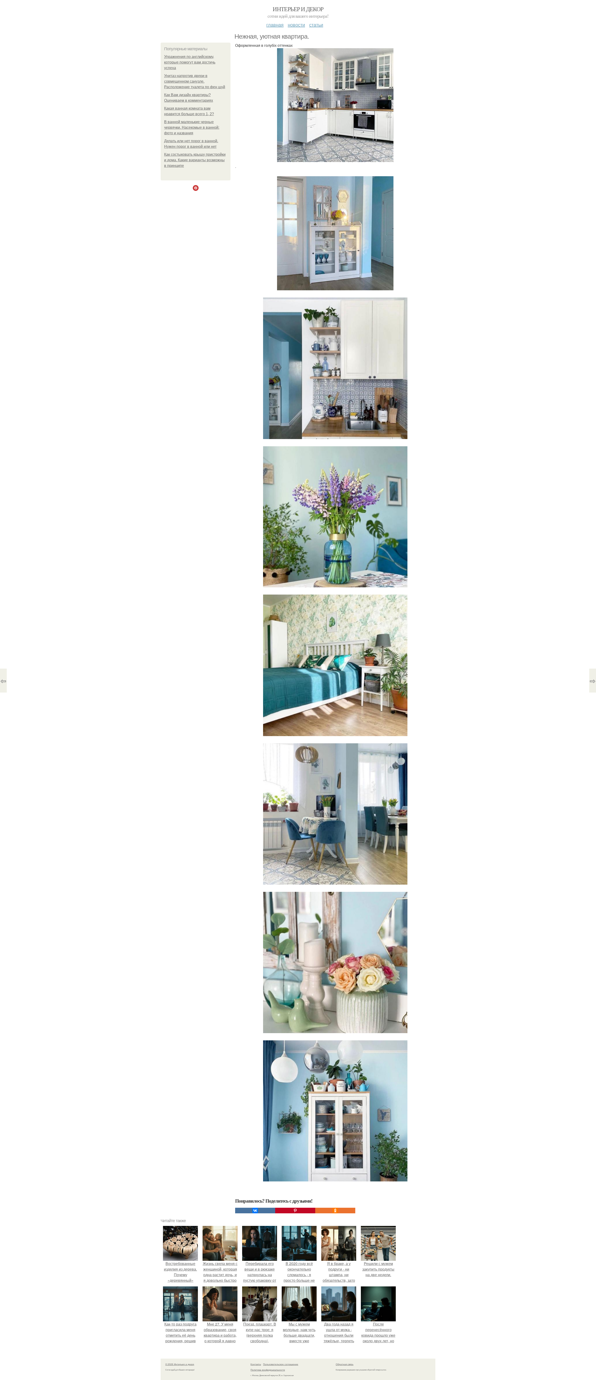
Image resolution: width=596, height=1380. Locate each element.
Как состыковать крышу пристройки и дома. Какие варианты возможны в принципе (195, 160)
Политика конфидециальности (268, 1369)
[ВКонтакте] (255, 1210)
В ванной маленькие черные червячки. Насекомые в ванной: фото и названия (191, 127)
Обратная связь (344, 1364)
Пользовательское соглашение (280, 1364)
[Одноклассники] (335, 1210)
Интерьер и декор (298, 9)
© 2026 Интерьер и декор (179, 1364)
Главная (275, 24)
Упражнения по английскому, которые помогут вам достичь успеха (189, 62)
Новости (296, 24)
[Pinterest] (295, 1210)
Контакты (256, 1364)
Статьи (316, 24)
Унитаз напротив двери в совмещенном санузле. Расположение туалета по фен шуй (194, 81)
